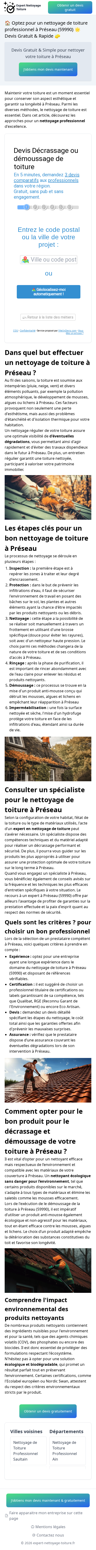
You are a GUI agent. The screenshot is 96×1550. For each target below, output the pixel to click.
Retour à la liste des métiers (49, 317)
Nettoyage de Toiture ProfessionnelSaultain (25, 1451)
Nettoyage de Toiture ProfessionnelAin (64, 1451)
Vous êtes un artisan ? (74, 332)
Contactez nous (50, 1535)
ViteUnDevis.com (67, 330)
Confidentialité (27, 330)
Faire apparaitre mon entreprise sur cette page (45, 1515)
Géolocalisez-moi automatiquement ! (49, 291)
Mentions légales (50, 1526)
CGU (15, 330)
